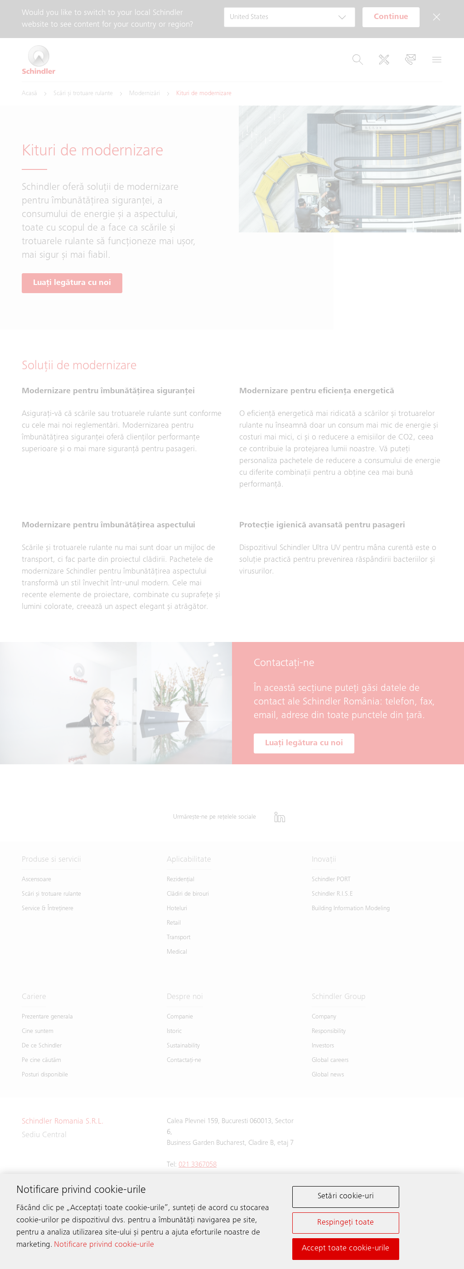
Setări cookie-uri (346, 1196)
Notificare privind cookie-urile (104, 1245)
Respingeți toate (345, 1223)
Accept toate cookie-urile (346, 1249)
